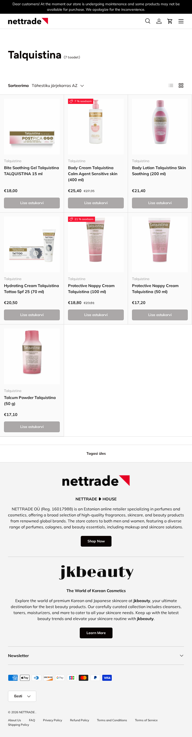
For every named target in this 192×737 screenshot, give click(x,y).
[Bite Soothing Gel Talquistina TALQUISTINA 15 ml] (32, 126)
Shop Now (96, 541)
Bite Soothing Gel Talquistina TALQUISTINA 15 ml (31, 170)
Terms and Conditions (112, 720)
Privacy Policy (52, 720)
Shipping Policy (18, 725)
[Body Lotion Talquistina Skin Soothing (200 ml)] (160, 126)
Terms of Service (146, 720)
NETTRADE (27, 712)
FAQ (32, 720)
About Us (14, 720)
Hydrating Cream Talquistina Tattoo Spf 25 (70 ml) (31, 288)
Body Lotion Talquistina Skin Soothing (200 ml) (159, 170)
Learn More (96, 633)
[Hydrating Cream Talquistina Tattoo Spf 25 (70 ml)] (32, 244)
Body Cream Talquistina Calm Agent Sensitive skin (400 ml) (93, 173)
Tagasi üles (96, 453)
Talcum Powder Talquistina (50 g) (30, 400)
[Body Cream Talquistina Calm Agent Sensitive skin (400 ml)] (96, 126)
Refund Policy (79, 720)
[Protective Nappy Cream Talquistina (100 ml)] (96, 244)
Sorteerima (18, 85)
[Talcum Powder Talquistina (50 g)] (32, 356)
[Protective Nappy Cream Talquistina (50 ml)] (160, 244)
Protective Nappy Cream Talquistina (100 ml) (91, 288)
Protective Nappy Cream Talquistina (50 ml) (155, 288)
